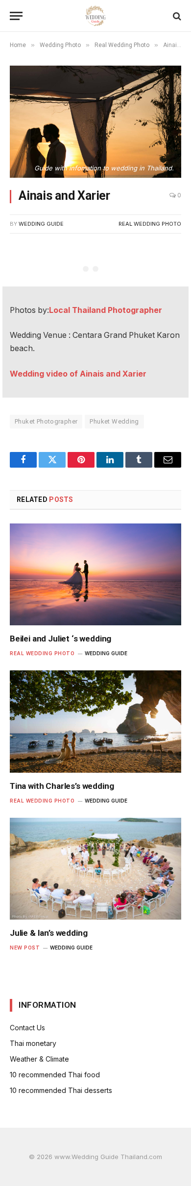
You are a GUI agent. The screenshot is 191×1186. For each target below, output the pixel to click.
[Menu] (16, 16)
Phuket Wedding (114, 421)
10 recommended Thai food (55, 1074)
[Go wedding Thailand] (96, 16)
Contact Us (27, 1027)
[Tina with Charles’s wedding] (95, 721)
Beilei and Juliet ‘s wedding (60, 638)
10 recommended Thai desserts (61, 1090)
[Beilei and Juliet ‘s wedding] (95, 574)
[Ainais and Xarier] (95, 122)
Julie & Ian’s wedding (48, 933)
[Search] (176, 16)
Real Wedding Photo (150, 223)
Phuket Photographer (46, 421)
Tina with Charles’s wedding (62, 786)
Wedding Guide (41, 223)
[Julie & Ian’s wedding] (95, 869)
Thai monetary (33, 1043)
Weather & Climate (39, 1059)
